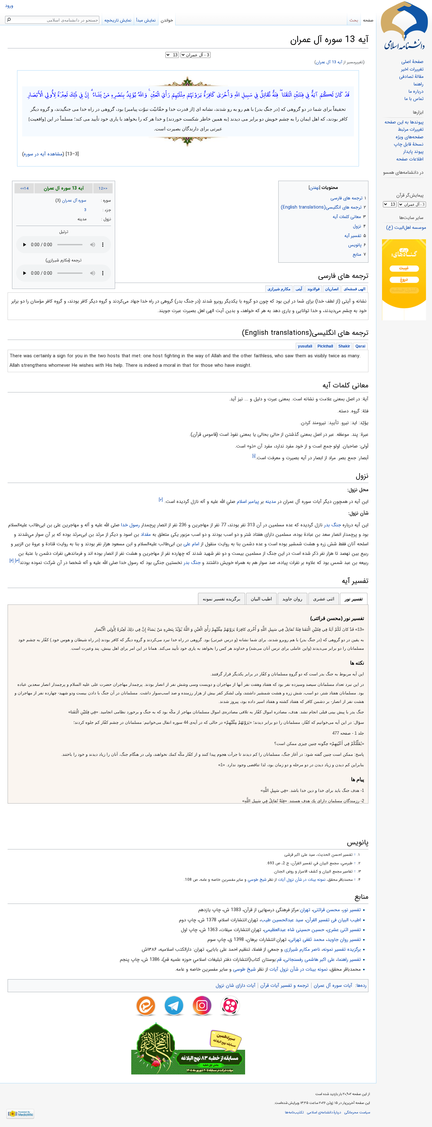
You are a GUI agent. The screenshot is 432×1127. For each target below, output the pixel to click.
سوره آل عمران (74, 200)
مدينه (270, 501)
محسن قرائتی (326, 910)
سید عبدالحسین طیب (282, 920)
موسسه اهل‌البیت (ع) (406, 227)
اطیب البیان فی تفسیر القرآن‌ (333, 920)
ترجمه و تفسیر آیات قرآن (284, 985)
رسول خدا (130, 525)
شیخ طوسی (244, 969)
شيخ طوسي (257, 880)
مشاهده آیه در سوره (43, 154)
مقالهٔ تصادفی (411, 76)
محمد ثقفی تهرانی (306, 939)
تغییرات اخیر (412, 69)
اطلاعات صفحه (409, 159)
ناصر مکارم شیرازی (302, 949)
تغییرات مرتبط (410, 129)
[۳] (17, 561)
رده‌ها (361, 985)
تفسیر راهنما (349, 959)
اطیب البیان (261, 598)
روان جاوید (292, 598)
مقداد (146, 534)
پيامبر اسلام (248, 501)
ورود (9, 5)
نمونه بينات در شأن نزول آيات (301, 880)
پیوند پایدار (413, 151)
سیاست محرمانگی (357, 1112)
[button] (363, 186)
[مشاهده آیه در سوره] (188, 81)
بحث (353, 20)
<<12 (103, 188)
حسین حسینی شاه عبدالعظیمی (294, 930)
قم (279, 959)
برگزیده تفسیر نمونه (221, 598)
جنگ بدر (332, 525)
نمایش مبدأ (146, 20)
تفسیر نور (354, 598)
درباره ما (415, 91)
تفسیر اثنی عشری (344, 930)
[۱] (254, 456)
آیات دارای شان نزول (236, 985)
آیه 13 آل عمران (329, 62)
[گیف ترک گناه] (404, 279)
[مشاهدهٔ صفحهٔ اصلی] (404, 25)
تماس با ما (413, 99)
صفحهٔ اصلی (412, 62)
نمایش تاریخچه (117, 20)
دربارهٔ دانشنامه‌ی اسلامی (324, 1112)
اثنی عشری (323, 598)
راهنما (418, 84)
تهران (305, 910)
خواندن (167, 20)
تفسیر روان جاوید (344, 939)
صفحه (368, 20)
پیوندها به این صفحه (404, 122)
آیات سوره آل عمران (333, 985)
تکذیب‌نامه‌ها (294, 1112)
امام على (191, 544)
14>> (24, 188)
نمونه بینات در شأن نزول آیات (298, 969)
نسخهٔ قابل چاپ (408, 144)
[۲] (161, 500)
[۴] (11, 561)
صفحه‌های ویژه (409, 137)
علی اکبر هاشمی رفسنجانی (309, 959)
